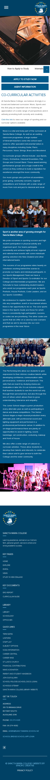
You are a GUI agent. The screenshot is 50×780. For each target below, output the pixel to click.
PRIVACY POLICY (25, 770)
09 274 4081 (15, 720)
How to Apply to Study (18, 69)
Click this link (7, 120)
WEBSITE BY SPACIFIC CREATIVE (30, 764)
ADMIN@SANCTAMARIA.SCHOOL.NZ (23, 731)
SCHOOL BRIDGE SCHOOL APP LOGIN (18, 737)
